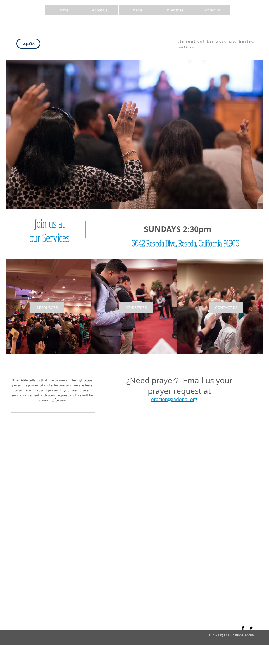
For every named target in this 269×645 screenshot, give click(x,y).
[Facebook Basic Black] (243, 628)
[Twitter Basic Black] (251, 628)
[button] (63, 10)
